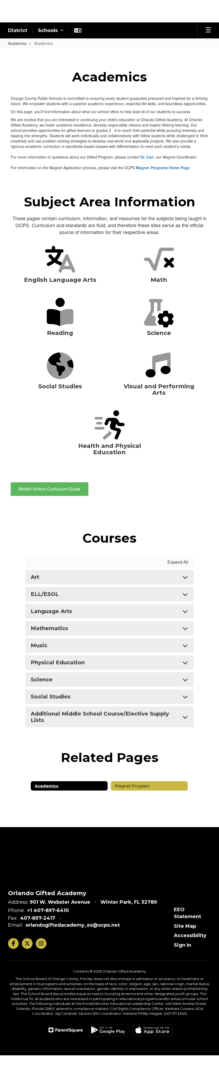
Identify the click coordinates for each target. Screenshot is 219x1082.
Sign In (182, 945)
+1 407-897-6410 (48, 910)
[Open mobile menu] (208, 30)
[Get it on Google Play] (108, 1030)
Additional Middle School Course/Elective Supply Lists (100, 716)
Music (39, 645)
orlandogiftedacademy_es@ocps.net (72, 925)
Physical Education (58, 662)
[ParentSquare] (65, 1030)
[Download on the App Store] (152, 1030)
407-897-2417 (37, 918)
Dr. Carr (147, 157)
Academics (17, 43)
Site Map (185, 926)
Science (42, 679)
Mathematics (49, 628)
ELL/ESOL (45, 594)
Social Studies (51, 696)
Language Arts (51, 611)
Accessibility (190, 935)
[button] (51, 30)
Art (35, 577)
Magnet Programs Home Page (163, 167)
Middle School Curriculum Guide (49, 489)
